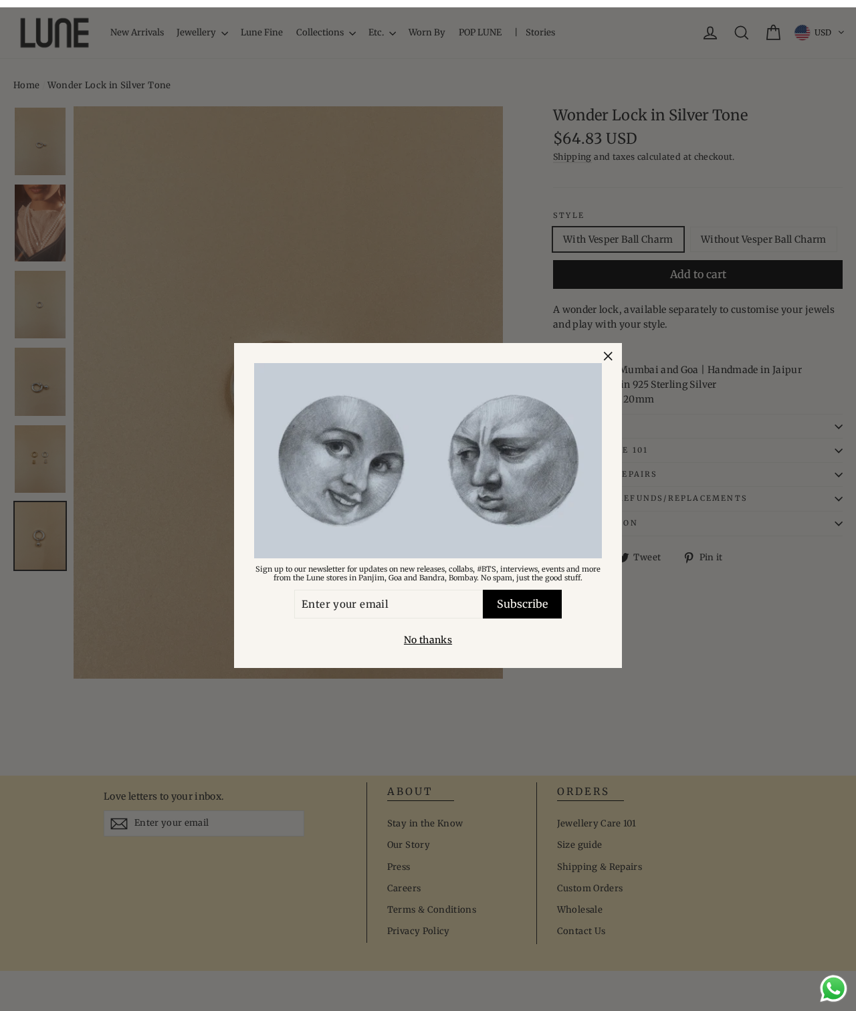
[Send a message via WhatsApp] (833, 988)
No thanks (428, 640)
